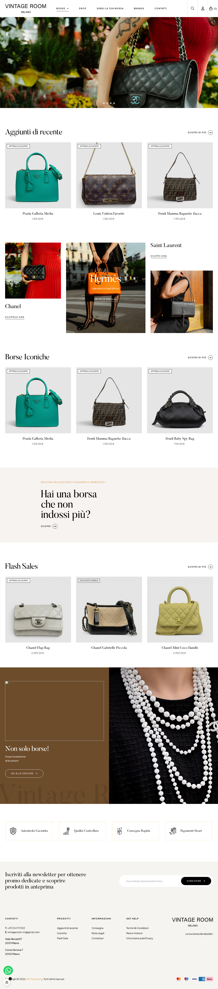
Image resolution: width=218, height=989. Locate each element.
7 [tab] (117, 456)
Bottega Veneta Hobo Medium (108, 648)
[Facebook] (202, 943)
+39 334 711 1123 (16, 927)
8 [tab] (121, 456)
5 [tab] (110, 456)
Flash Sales (21, 567)
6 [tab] (114, 456)
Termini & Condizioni (137, 927)
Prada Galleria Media (38, 213)
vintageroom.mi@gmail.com (24, 932)
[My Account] (202, 8)
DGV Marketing (34, 978)
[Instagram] (210, 943)
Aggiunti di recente (67, 927)
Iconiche (62, 933)
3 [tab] (112, 231)
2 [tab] (109, 231)
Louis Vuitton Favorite (108, 213)
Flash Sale (62, 938)
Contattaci (98, 938)
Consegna (97, 927)
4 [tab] (107, 456)
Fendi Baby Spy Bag (180, 439)
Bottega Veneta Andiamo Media (38, 648)
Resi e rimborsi (134, 933)
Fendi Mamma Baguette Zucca (180, 213)
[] (6, 982)
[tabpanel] (38, 181)
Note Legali (98, 933)
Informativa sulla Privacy (139, 938)
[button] (200, 132)
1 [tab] (105, 231)
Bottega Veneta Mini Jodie (180, 648)
